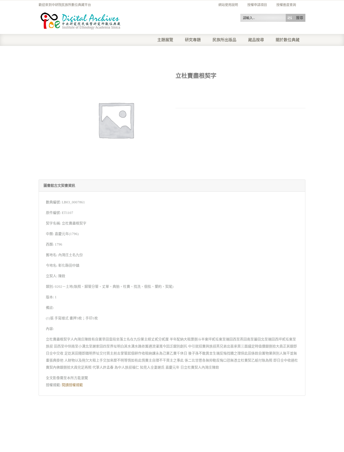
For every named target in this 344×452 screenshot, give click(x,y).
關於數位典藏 (288, 40)
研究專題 (193, 40)
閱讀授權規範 (72, 385)
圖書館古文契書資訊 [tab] (59, 185)
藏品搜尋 (256, 40)
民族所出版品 (224, 40)
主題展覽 (165, 40)
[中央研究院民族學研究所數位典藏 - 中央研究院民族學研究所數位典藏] (81, 20)
